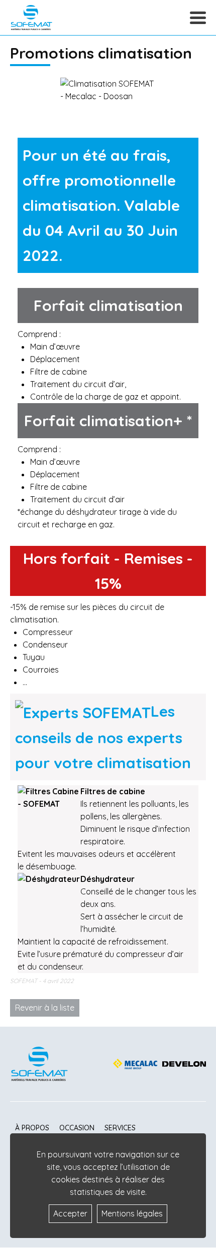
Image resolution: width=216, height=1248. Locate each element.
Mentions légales (132, 1213)
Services (120, 1127)
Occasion (76, 1127)
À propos (32, 1127)
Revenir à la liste (44, 1008)
